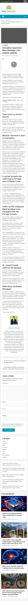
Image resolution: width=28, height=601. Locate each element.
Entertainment (5, 455)
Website (4, 415)
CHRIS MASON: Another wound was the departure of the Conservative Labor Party (13, 368)
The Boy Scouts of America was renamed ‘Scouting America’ (14, 361)
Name (4, 402)
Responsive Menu (25, 1)
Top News (5, 45)
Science (4, 449)
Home (3, 441)
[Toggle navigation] (3, 16)
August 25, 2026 (6, 519)
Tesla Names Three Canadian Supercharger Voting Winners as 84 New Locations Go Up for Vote (13, 470)
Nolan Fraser (14, 519)
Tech (3, 451)
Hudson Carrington (13, 55)
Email (4, 409)
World (3, 445)
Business (5, 536)
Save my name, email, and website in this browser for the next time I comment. (12, 424)
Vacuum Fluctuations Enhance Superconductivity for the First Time (12, 515)
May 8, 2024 (5, 55)
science (5, 509)
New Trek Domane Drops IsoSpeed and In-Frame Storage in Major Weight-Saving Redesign (13, 481)
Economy (4, 447)
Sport (3, 453)
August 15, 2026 (6, 596)
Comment (5, 383)
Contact (4, 457)
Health (5, 562)
